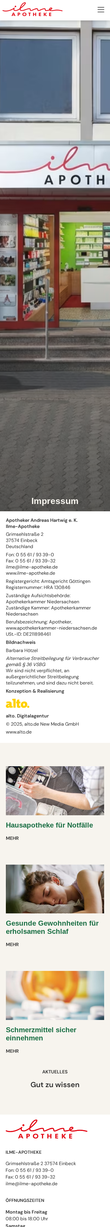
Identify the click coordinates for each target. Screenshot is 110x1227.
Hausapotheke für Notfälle (49, 825)
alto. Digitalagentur (27, 716)
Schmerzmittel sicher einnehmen (41, 1034)
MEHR (12, 838)
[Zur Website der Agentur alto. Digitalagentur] (18, 710)
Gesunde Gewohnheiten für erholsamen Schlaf (52, 927)
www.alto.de (19, 732)
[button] (101, 10)
